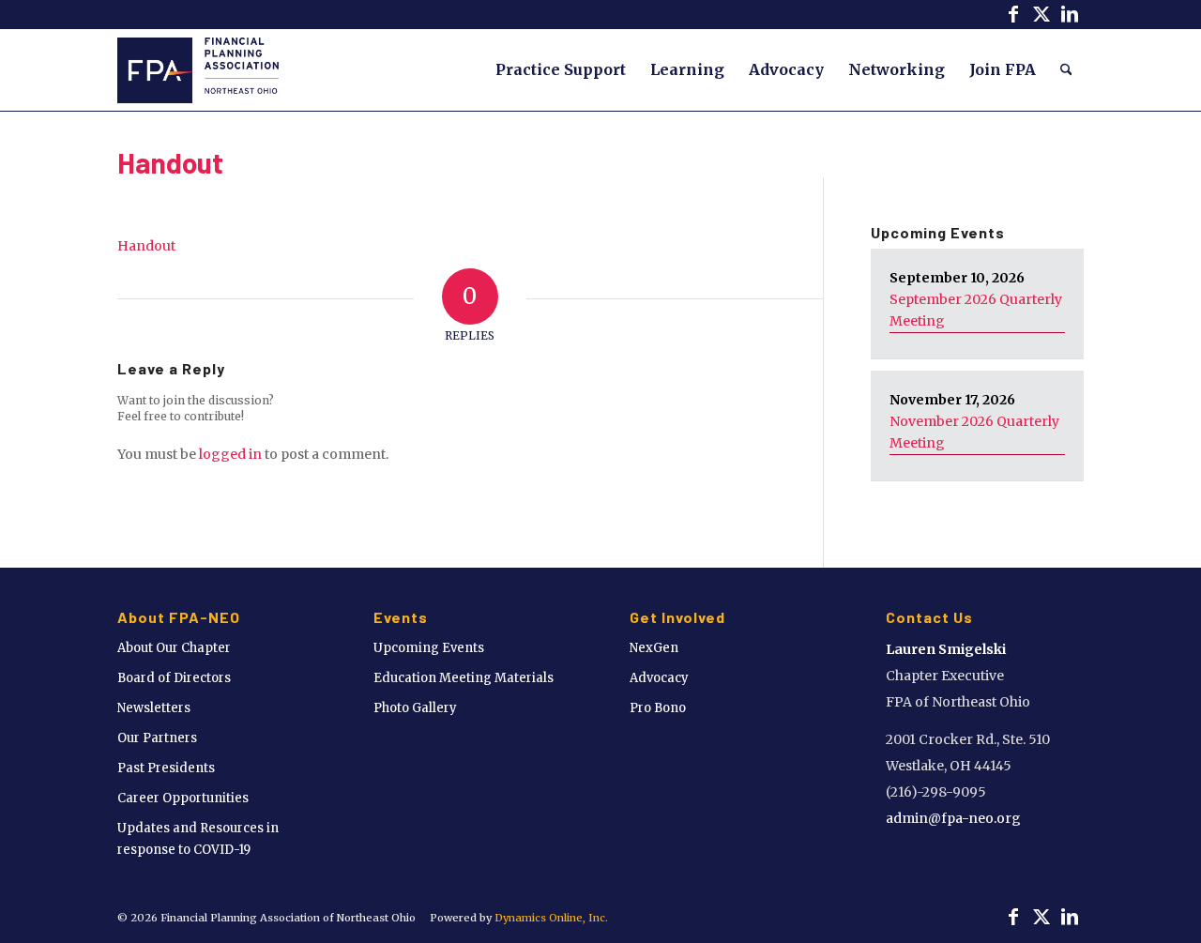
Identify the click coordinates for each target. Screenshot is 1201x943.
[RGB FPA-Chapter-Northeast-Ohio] (198, 69)
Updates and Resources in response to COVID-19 (198, 839)
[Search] (1066, 69)
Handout (170, 162)
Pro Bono (658, 708)
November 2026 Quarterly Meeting (974, 432)
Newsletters (153, 708)
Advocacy (659, 678)
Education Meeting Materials (463, 678)
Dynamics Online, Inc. (551, 917)
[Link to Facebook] (1012, 14)
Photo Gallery (415, 708)
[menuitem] (560, 69)
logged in (230, 454)
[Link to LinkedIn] (1070, 14)
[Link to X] (1041, 14)
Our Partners (157, 738)
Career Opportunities (183, 798)
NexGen (654, 648)
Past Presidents (166, 768)
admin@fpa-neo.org (953, 818)
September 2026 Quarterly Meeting (975, 310)
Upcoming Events (428, 648)
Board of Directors (174, 678)
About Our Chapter (174, 648)
